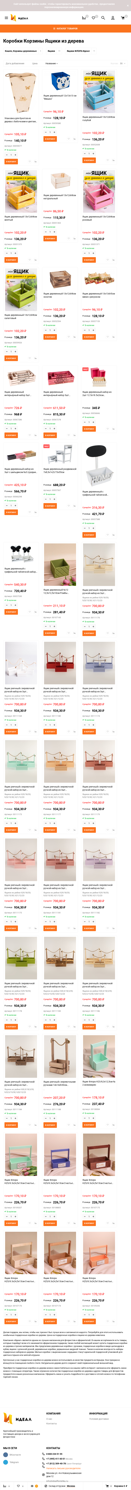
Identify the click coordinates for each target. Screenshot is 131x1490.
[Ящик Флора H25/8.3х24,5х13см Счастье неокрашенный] (21, 1253)
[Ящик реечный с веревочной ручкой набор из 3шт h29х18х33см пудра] (99, 761)
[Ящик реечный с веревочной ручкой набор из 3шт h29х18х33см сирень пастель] (99, 860)
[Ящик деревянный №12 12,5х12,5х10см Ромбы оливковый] (60, 565)
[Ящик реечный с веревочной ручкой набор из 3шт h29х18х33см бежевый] (99, 565)
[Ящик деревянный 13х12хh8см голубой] (99, 92)
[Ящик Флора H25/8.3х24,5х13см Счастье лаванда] (60, 1155)
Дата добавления (15, 63)
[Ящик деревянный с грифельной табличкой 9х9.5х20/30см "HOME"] (99, 466)
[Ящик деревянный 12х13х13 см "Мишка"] (60, 81)
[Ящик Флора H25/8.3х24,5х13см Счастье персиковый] (99, 1253)
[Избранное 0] (93, 17)
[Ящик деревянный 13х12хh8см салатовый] (21, 290)
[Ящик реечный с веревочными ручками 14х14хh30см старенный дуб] (60, 1057)
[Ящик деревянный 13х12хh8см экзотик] (60, 279)
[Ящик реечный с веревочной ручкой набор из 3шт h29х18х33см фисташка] (21, 958)
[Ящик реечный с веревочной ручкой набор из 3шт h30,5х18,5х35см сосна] (99, 958)
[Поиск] (103, 18)
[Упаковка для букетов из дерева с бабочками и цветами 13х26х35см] (21, 92)
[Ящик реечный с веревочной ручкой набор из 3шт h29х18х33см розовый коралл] (60, 860)
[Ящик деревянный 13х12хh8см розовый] (99, 191)
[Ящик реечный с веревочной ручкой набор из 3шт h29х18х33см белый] (21, 663)
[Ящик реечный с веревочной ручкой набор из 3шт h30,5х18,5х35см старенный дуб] (21, 1057)
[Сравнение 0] (83, 17)
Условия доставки (99, 1419)
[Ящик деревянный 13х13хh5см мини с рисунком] (99, 279)
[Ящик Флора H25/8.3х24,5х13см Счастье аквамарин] (21, 1155)
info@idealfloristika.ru (57, 1481)
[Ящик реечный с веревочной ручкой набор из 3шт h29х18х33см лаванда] (99, 663)
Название (51, 63)
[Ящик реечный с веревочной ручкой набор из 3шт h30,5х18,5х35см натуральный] (60, 958)
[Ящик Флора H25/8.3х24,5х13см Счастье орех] (60, 1253)
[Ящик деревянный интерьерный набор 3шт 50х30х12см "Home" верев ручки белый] (21, 378)
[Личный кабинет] (112, 18)
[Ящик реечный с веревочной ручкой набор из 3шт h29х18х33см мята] (21, 761)
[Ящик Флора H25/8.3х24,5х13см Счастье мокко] (99, 1155)
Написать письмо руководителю (63, 1468)
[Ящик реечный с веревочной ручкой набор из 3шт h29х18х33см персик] (60, 761)
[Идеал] (22, 1419)
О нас (49, 1419)
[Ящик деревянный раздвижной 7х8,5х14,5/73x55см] (60, 455)
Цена (35, 63)
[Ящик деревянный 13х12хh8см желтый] (21, 191)
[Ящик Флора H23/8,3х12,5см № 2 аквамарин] (99, 1056)
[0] (123, 17)
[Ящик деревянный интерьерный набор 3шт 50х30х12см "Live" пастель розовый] (60, 378)
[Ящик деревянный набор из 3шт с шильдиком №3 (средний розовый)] (21, 455)
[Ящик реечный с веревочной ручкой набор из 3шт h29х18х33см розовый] (21, 860)
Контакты (51, 1423)
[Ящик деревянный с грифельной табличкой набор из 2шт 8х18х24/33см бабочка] (21, 554)
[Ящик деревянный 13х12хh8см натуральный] (60, 181)
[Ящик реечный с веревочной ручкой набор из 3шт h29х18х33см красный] (60, 663)
